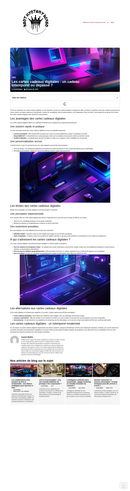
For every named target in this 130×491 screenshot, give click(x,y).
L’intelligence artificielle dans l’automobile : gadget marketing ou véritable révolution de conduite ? (79, 383)
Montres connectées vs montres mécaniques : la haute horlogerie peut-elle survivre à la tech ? (106, 383)
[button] (117, 98)
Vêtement (26, 391)
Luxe (52, 386)
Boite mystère (17, 391)
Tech (13, 77)
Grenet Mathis (17, 389)
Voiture (83, 388)
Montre (108, 388)
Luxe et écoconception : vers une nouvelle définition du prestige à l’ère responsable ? (50, 382)
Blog (112, 22)
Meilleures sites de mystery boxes (94, 22)
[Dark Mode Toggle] (123, 485)
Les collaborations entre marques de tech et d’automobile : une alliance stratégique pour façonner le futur (22, 383)
